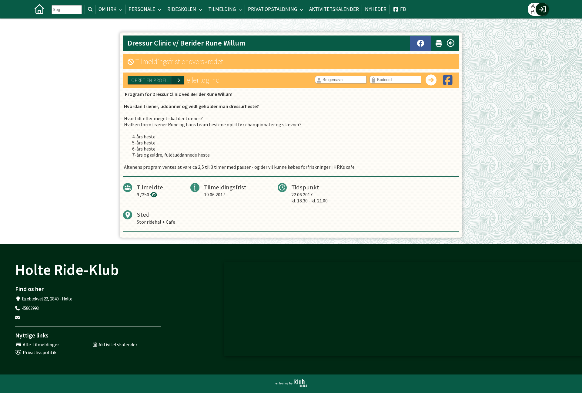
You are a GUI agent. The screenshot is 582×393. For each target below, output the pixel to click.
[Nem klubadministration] (291, 383)
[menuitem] (39, 9)
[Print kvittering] (439, 42)
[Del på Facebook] (420, 43)
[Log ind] (542, 9)
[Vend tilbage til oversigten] (450, 43)
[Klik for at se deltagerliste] (154, 194)
